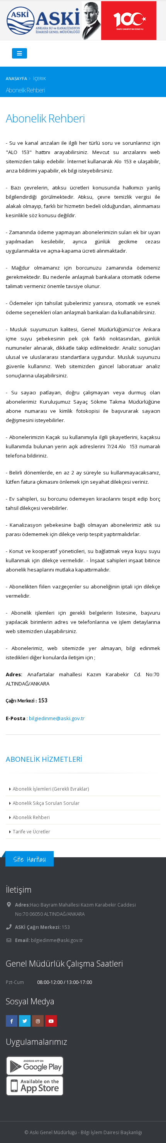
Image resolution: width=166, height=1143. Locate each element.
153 (65, 927)
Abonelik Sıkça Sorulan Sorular (46, 803)
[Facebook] (11, 1021)
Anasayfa (16, 78)
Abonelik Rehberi (31, 817)
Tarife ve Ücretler (31, 831)
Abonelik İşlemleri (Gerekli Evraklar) (51, 789)
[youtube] (51, 1021)
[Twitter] (24, 1021)
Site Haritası (29, 859)
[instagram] (38, 1021)
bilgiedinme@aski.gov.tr (57, 718)
